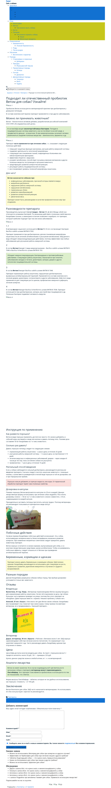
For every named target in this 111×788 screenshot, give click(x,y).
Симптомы (20, 14)
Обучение (13, 52)
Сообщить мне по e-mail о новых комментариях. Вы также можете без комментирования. (52, 743)
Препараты (20, 12)
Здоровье (13, 5)
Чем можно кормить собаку (27, 35)
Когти (15, 30)
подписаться (70, 743)
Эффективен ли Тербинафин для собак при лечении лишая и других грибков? (39, 756)
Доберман (20, 61)
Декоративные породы (21, 77)
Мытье (15, 26)
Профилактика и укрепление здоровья (27, 19)
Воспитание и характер (22, 55)
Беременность (18, 43)
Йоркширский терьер (24, 66)
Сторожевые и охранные (22, 59)
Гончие (15, 72)
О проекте (30, 787)
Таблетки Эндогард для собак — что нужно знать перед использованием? (38, 758)
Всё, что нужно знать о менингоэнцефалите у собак (41, 768)
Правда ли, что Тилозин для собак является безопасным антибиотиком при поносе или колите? (43, 701)
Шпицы (19, 70)
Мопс (18, 81)
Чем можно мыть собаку (25, 28)
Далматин (20, 75)
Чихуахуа (19, 79)
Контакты (20, 787)
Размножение (15, 41)
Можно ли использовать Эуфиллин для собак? (27, 762)
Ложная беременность (25, 46)
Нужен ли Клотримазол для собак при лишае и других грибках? (33, 760)
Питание (16, 32)
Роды (15, 48)
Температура (21, 17)
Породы (13, 57)
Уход (11, 21)
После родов (18, 50)
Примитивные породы (21, 68)
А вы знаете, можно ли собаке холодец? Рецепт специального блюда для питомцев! (39, 699)
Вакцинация (17, 8)
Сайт (8, 740)
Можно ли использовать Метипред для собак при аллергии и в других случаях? (40, 753)
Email (8, 736)
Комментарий (12, 728)
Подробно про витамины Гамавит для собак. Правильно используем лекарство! (46, 777)
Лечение (16, 10)
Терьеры (16, 64)
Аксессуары (17, 23)
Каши (22, 37)
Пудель (19, 84)
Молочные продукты (28, 39)
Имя (8, 732)
